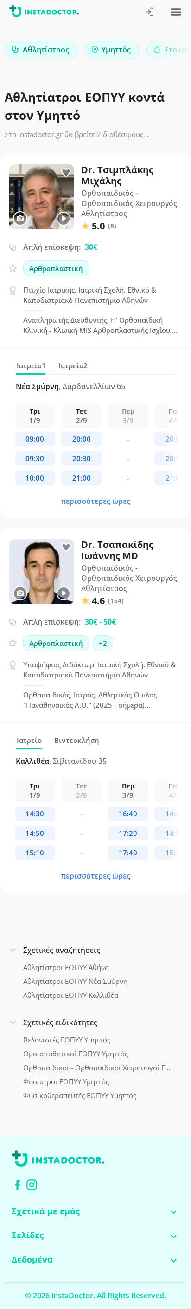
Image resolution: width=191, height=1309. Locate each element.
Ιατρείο (29, 740)
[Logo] (44, 13)
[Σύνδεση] (150, 13)
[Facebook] (17, 1185)
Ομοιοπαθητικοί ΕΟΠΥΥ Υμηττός (75, 1053)
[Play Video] (63, 219)
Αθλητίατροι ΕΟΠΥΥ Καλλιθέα (70, 995)
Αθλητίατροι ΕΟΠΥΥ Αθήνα (66, 967)
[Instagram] (31, 1185)
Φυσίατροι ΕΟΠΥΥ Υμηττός (66, 1081)
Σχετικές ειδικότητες (60, 1022)
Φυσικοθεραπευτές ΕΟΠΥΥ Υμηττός (79, 1095)
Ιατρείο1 (31, 365)
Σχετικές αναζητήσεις (61, 950)
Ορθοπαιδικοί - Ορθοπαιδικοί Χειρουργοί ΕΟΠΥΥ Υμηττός (97, 1067)
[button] (168, 52)
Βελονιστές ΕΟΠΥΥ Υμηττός (66, 1039)
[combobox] (41, 50)
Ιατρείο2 (73, 365)
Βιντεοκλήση (76, 740)
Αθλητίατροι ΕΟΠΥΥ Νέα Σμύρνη (75, 981)
